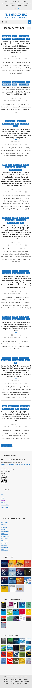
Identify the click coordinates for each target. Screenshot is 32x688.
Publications (6, 36)
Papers (15, 36)
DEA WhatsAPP (5, 547)
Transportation (21, 220)
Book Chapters (10, 167)
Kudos (6, 5)
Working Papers (23, 36)
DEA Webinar (4, 529)
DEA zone (3, 525)
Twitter (19, 2)
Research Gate (21, 4)
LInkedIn (7, 2)
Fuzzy (4, 165)
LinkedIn (3, 502)
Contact (19, 5)
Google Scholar (12, 4)
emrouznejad (13, 59)
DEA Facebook (4, 541)
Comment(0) (23, 59)
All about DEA (4, 522)
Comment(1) (23, 192)
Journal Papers (24, 218)
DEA (28, 38)
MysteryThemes (24, 677)
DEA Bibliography (5, 532)
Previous (4, 446)
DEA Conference (5, 536)
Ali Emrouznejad (16, 14)
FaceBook (13, 2)
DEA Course (4, 527)
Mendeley (12, 5)
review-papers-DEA (18, 38)
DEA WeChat (4, 545)
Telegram (25, 5)
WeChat (25, 2)
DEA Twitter (4, 543)
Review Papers (6, 38)
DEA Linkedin (4, 538)
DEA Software (4, 534)
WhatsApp (4, 4)
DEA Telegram (4, 550)
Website (3, 500)
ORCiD (28, 4)
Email (2, 494)
